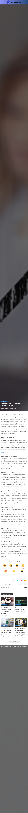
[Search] (25, 2)
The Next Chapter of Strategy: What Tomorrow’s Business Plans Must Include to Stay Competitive (20, 632)
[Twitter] (17, 580)
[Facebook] (13, 580)
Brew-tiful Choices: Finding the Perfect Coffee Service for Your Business (7, 610)
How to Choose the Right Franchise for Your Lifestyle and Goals (6, 631)
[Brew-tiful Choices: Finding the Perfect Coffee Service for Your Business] (7, 601)
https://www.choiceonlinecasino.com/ (10, 524)
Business (4, 401)
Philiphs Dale (6, 408)
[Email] (25, 580)
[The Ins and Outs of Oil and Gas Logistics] (21, 601)
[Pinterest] (21, 580)
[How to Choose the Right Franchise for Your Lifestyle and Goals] (7, 622)
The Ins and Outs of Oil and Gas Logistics (21, 608)
